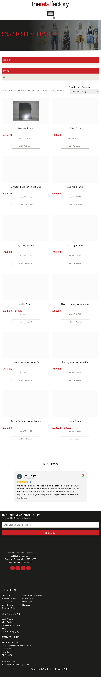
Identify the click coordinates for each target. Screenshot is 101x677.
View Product (26, 322)
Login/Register (8, 619)
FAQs (4, 628)
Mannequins (28, 602)
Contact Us (7, 602)
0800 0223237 (10, 661)
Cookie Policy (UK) (10, 632)
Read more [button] (22, 498)
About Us (6, 595)
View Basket (7, 622)
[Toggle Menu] (50, 13)
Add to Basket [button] (25, 146)
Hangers (26, 605)
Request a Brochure (11, 625)
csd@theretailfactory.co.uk (16, 664)
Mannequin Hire (9, 599)
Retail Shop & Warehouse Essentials (26, 90)
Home (4, 90)
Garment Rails (8, 608)
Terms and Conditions (42, 669)
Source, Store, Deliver (32, 595)
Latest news (28, 599)
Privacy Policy (62, 669)
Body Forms (7, 605)
